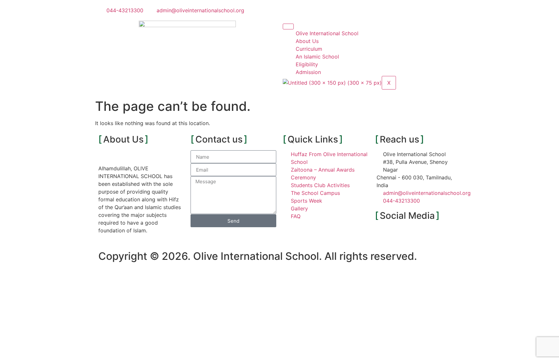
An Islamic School (317, 56)
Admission (308, 72)
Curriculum (309, 49)
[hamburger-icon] (288, 26)
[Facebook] (383, 235)
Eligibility (307, 64)
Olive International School (327, 33)
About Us (307, 41)
